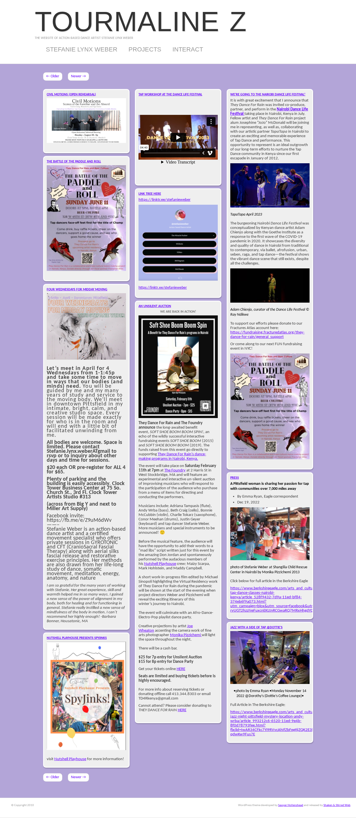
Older (52, 76)
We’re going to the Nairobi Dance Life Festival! (267, 94)
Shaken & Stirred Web (336, 805)
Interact (187, 49)
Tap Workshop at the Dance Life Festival (170, 94)
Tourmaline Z (141, 21)
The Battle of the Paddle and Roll (74, 161)
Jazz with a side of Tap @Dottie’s (256, 627)
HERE (181, 669)
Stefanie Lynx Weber (81, 49)
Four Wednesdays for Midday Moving (77, 289)
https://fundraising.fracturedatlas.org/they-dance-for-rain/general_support (267, 334)
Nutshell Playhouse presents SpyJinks (77, 638)
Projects (144, 49)
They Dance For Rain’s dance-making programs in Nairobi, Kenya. (172, 456)
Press (234, 478)
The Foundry (175, 470)
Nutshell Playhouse (160, 564)
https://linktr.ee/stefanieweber (165, 199)
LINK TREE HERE (150, 194)
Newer (78, 76)
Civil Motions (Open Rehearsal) (71, 94)
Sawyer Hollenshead (290, 805)
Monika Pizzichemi (186, 635)
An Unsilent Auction (155, 306)
